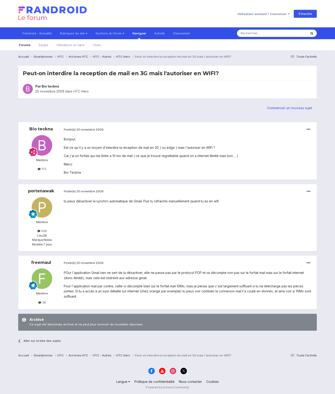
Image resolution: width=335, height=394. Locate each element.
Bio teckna (50, 86)
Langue (122, 382)
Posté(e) (83, 129)
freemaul (41, 262)
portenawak (41, 190)
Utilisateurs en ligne (71, 45)
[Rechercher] (312, 33)
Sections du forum (109, 33)
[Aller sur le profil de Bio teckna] (28, 89)
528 (43, 231)
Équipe (43, 45)
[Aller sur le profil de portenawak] (42, 207)
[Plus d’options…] (308, 129)
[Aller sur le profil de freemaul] (42, 278)
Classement (181, 33)
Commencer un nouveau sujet (289, 108)
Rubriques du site (73, 33)
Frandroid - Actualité (37, 33)
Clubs (97, 45)
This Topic (293, 33)
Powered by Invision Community (167, 387)
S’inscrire (305, 13)
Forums (25, 45)
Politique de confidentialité (154, 382)
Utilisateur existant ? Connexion (262, 14)
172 (43, 169)
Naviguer (139, 33)
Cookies (212, 382)
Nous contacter (190, 382)
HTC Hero (81, 91)
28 (43, 302)
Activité (159, 33)
